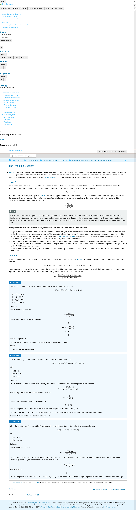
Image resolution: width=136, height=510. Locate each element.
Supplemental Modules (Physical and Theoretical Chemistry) (91, 160)
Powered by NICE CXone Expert (38, 503)
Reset (3, 54)
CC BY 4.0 (36, 483)
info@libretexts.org (109, 507)
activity (79, 259)
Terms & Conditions (57, 507)
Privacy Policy (45, 507)
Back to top (12, 489)
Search (12, 156)
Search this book (5, 34)
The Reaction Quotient (15, 483)
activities (44, 196)
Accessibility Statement (72, 507)
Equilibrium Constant (51, 177)
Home (18, 160)
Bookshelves (31, 160)
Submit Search (6, 41)
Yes (31, 495)
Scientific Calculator (10, 107)
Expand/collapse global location (126, 159)
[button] (7, 122)
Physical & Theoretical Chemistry (53, 160)
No (39, 495)
